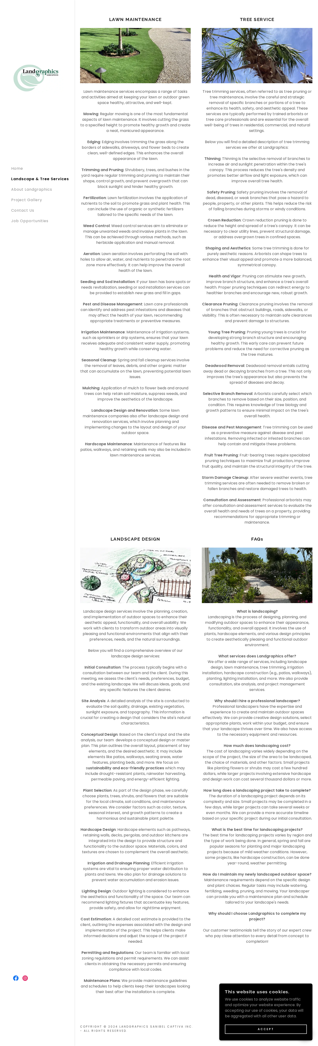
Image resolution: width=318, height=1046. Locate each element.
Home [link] (17, 168)
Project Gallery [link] (26, 200)
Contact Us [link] (22, 210)
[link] (37, 77)
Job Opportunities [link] (29, 221)
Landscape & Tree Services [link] (40, 179)
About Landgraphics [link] (31, 189)
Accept (266, 1029)
